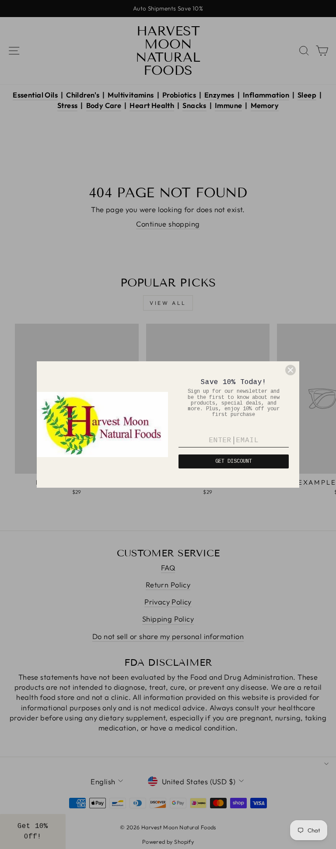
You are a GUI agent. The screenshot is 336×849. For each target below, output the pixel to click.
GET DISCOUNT (233, 461)
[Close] (290, 370)
